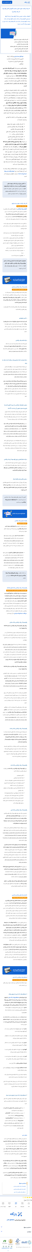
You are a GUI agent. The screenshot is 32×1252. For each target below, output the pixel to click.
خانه (29, 1206)
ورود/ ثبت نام (3, 1206)
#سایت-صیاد (20, 24)
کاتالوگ (9, 1206)
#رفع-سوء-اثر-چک (12, 16)
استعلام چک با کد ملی (13, 997)
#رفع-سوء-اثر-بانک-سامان (19, 19)
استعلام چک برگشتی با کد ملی (20, 1192)
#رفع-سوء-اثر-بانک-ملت (21, 21)
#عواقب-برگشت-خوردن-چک (23, 16)
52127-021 (10, 1220)
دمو (16, 1206)
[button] (16, 1227)
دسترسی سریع (27, 1227)
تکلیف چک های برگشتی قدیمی (20, 1189)
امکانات (29, 1232)
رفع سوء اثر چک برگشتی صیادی (20, 1186)
